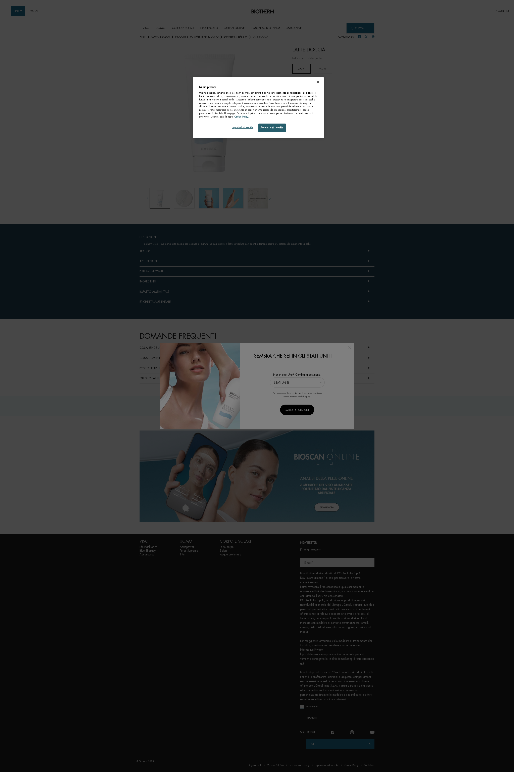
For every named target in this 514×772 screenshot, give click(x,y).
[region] (258, 107)
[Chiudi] (318, 82)
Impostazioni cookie (242, 127)
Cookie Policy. (242, 117)
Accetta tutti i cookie (272, 128)
